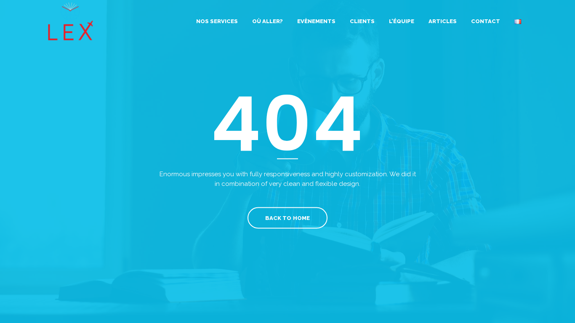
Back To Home (287, 218)
